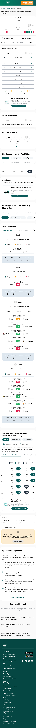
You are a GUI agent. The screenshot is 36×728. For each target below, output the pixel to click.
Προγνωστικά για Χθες (9, 723)
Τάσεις (31, 42)
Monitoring (6, 700)
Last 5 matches (7, 230)
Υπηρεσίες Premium (8, 691)
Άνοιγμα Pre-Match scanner (19, 196)
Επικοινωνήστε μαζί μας (9, 661)
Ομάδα (23, 520)
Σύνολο (6, 158)
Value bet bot (7, 702)
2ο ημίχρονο (27, 158)
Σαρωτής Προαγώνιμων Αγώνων (9, 696)
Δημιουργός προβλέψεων (10, 679)
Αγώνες (3, 8)
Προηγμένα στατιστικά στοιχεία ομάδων (9, 708)
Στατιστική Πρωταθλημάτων (7, 682)
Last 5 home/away (22, 230)
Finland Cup (9, 8)
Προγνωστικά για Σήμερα (10, 719)
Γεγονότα (6, 520)
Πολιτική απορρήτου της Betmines (9, 657)
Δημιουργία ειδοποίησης (19, 105)
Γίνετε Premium (18, 541)
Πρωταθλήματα (7, 674)
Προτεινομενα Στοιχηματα (10, 686)
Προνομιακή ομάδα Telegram (8, 712)
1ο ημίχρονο (16, 158)
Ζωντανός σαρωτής (8, 693)
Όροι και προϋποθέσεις (9, 654)
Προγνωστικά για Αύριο (9, 721)
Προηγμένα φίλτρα (8, 676)
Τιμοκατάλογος (7, 688)
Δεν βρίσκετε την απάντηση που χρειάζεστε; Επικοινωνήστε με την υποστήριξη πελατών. (18, 609)
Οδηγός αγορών (7, 665)
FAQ (4, 663)
